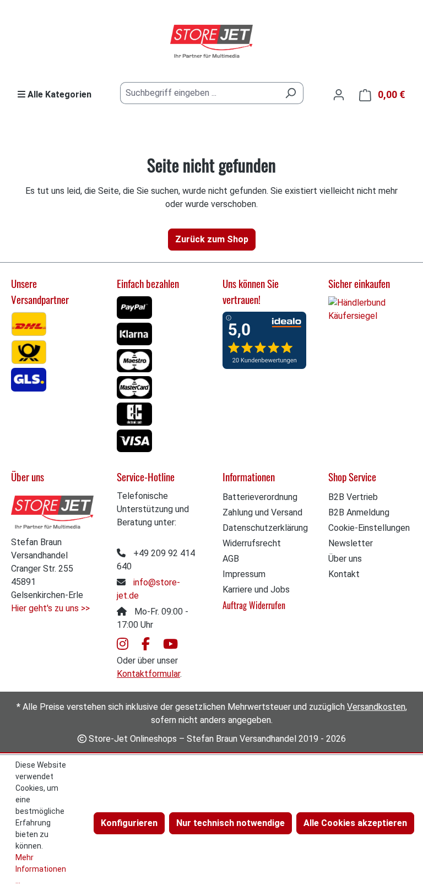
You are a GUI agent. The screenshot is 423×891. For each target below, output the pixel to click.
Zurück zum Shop (211, 239)
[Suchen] (290, 93)
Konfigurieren (129, 823)
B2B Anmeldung (358, 512)
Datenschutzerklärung (265, 528)
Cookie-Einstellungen (369, 528)
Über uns (345, 558)
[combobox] (199, 93)
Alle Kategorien (58, 94)
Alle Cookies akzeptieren (355, 823)
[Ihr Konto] (339, 95)
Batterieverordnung (260, 497)
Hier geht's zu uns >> (50, 608)
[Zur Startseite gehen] (211, 42)
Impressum (244, 574)
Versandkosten (376, 707)
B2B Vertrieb (353, 497)
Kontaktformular (148, 674)
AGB (231, 558)
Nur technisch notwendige (230, 823)
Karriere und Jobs (256, 589)
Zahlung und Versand (262, 512)
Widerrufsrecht (252, 543)
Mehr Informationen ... (40, 869)
